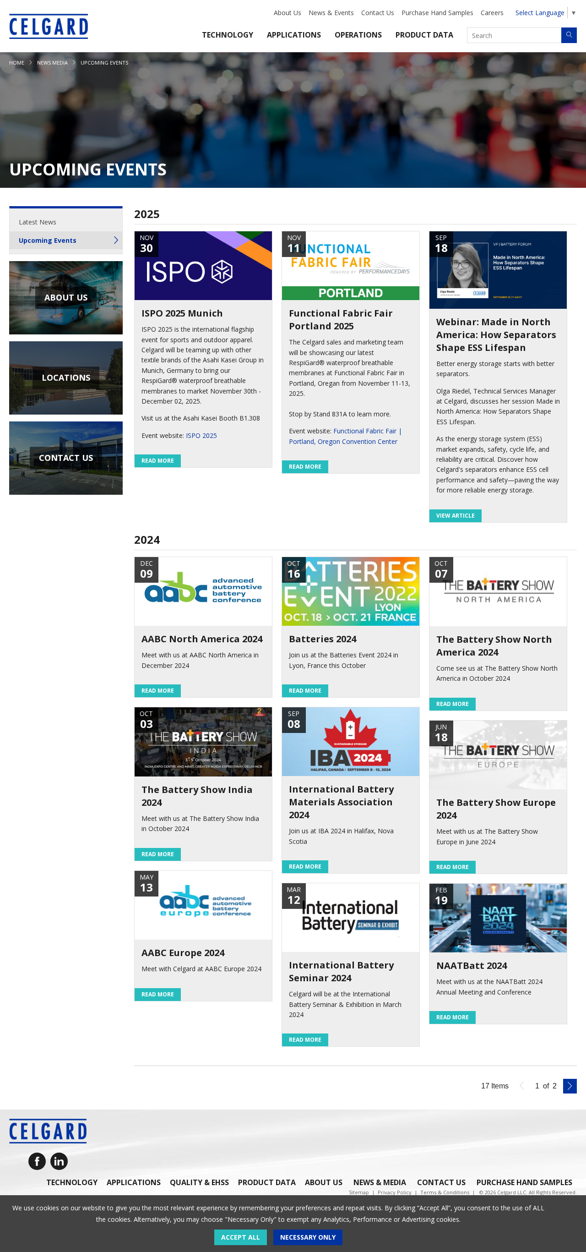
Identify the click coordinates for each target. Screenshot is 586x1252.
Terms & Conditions (444, 1192)
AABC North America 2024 (201, 639)
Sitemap (359, 1192)
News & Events (331, 12)
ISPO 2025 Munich (182, 313)
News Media (52, 62)
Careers (492, 12)
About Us (287, 12)
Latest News (37, 222)
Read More (157, 461)
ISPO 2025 (201, 435)
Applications (294, 35)
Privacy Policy (395, 1192)
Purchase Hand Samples (437, 12)
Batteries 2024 (322, 639)
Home (16, 62)
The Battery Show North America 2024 (494, 645)
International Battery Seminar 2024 (341, 971)
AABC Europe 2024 (182, 952)
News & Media (379, 1182)
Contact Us (377, 12)
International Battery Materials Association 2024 (341, 802)
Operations (358, 35)
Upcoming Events (47, 240)
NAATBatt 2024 (471, 965)
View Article (455, 515)
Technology (227, 35)
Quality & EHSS (199, 1182)
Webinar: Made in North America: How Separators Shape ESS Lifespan (496, 335)
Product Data (424, 35)
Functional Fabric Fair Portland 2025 (341, 319)
